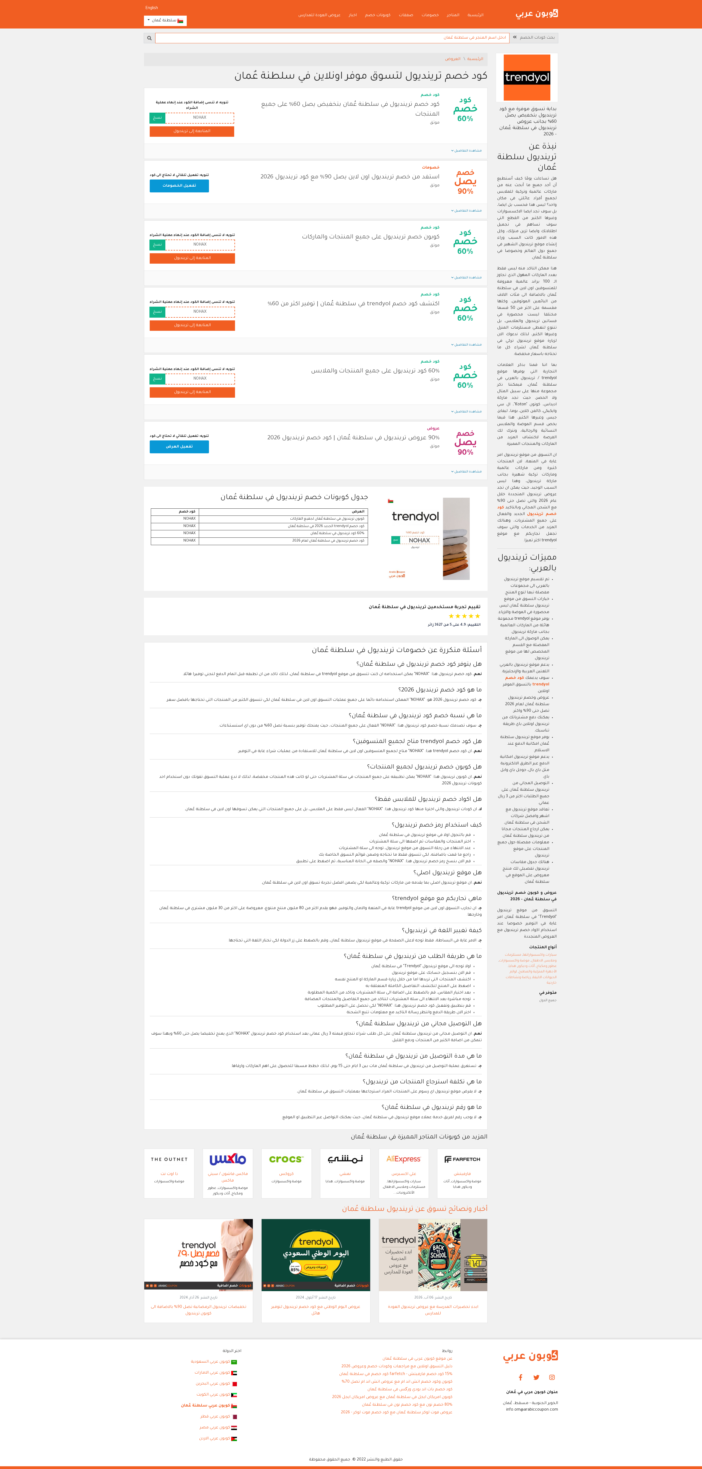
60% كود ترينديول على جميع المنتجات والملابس (375, 371)
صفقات (406, 15)
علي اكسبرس (404, 1174)
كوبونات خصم (377, 15)
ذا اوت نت (169, 1174)
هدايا (512, 966)
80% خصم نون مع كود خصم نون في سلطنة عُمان (407, 1405)
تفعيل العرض (179, 447)
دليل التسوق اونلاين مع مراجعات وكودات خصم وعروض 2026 (396, 1367)
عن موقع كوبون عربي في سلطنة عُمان (417, 1359)
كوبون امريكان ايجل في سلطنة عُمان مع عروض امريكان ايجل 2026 (392, 1397)
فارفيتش (462, 1174)
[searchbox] (332, 38)
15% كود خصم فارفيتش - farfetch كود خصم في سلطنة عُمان (395, 1374)
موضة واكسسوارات (514, 961)
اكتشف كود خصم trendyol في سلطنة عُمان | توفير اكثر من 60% (354, 304)
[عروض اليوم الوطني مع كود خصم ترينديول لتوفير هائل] (316, 1255)
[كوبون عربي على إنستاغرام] (552, 1378)
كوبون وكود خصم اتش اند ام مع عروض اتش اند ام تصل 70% (397, 1382)
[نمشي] (345, 1160)
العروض (453, 59)
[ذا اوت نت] (169, 1160)
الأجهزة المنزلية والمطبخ (538, 972)
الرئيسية (475, 15)
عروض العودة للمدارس (319, 15)
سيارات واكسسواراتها (540, 955)
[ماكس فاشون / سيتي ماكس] (228, 1160)
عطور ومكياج (546, 966)
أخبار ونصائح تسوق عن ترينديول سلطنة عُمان (415, 1210)
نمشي (345, 1174)
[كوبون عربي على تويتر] (536, 1378)
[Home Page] (530, 1357)
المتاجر (453, 15)
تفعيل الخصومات (179, 186)
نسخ (157, 118)
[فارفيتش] (462, 1160)
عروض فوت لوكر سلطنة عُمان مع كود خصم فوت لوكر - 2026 (396, 1413)
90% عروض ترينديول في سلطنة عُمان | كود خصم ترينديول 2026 (353, 438)
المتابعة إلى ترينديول (192, 131)
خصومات (430, 15)
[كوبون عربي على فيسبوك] (521, 1378)
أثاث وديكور (526, 966)
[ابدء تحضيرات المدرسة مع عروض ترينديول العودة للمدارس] (433, 1255)
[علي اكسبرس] (404, 1160)
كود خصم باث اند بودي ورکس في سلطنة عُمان (409, 1390)
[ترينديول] (527, 78)
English (151, 8)
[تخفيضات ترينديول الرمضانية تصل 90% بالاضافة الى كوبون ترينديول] (198, 1255)
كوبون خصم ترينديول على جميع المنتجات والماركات (371, 237)
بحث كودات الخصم (536, 38)
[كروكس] (286, 1160)
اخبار (353, 15)
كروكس (286, 1174)
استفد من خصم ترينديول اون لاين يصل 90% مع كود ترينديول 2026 (350, 177)
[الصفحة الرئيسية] (537, 15)
